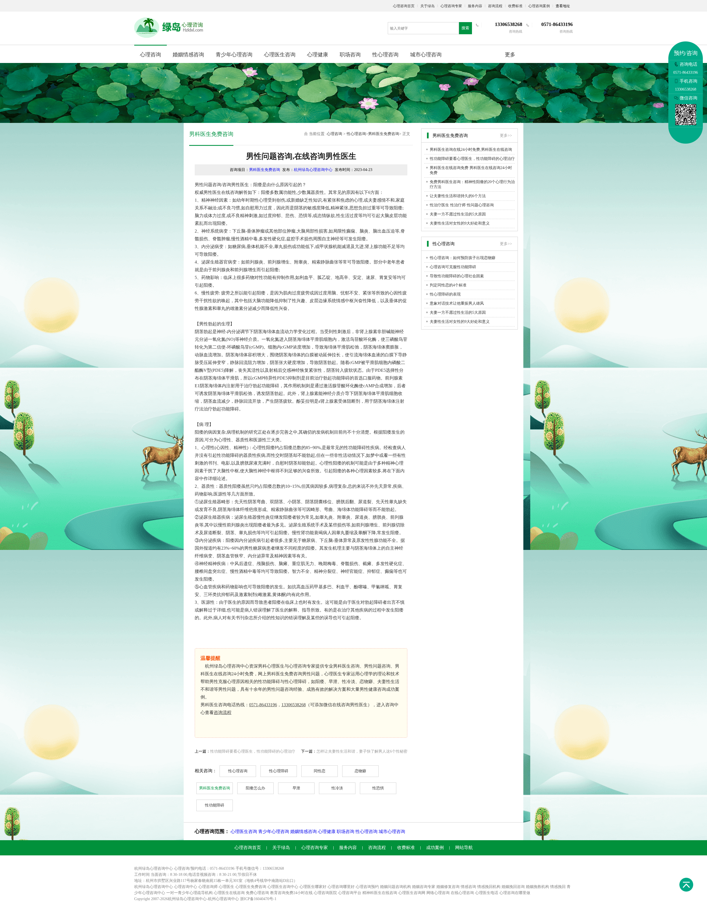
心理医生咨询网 (411, 893)
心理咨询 (150, 54)
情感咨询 (468, 887)
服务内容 (475, 6)
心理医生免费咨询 (250, 887)
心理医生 (226, 887)
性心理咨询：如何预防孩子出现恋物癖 (462, 258)
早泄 (296, 788)
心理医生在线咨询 (229, 893)
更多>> (506, 135)
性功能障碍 (214, 805)
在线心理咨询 (462, 893)
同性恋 (319, 771)
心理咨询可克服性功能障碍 (453, 267)
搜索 (465, 28)
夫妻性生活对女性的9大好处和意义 (460, 223)
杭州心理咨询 (219, 899)
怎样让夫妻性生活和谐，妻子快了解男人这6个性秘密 (361, 751)
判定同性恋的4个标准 (448, 285)
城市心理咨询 (426, 54)
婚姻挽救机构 (537, 887)
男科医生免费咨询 (383, 134)
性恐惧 (378, 788)
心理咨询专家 (451, 6)
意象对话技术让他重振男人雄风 (457, 303)
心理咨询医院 (325, 893)
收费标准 (515, 6)
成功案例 (435, 847)
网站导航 (464, 847)
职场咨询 (350, 54)
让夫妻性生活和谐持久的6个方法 (458, 196)
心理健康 (317, 54)
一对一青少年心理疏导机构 (189, 893)
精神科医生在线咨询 (379, 893)
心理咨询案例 (539, 6)
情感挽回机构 (488, 887)
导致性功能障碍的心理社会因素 (457, 276)
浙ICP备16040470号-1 (258, 899)
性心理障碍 (278, 771)
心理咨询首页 (404, 6)
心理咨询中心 (185, 887)
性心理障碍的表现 (445, 294)
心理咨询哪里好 (341, 887)
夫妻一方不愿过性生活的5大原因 (458, 214)
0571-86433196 (263, 704)
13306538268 (293, 704)
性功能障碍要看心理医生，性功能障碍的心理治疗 (252, 751)
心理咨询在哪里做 (514, 893)
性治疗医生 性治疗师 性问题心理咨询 (462, 205)
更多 (510, 54)
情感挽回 (558, 887)
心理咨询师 (208, 887)
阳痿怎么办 (255, 788)
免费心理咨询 (257, 893)
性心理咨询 (385, 54)
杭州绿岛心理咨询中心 (313, 170)
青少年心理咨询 (234, 54)
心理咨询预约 (367, 887)
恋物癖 (360, 771)
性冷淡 (337, 788)
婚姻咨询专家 (423, 887)
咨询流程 (495, 6)
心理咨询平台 (349, 893)
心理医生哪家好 (312, 887)
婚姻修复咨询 (448, 887)
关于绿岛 (427, 6)
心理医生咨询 (280, 54)
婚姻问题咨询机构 (395, 887)
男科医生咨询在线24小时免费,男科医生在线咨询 (471, 149)
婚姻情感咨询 (188, 54)
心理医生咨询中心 (282, 887)
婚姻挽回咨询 (513, 887)
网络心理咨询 (438, 893)
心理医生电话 (486, 893)
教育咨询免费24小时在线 (291, 893)
